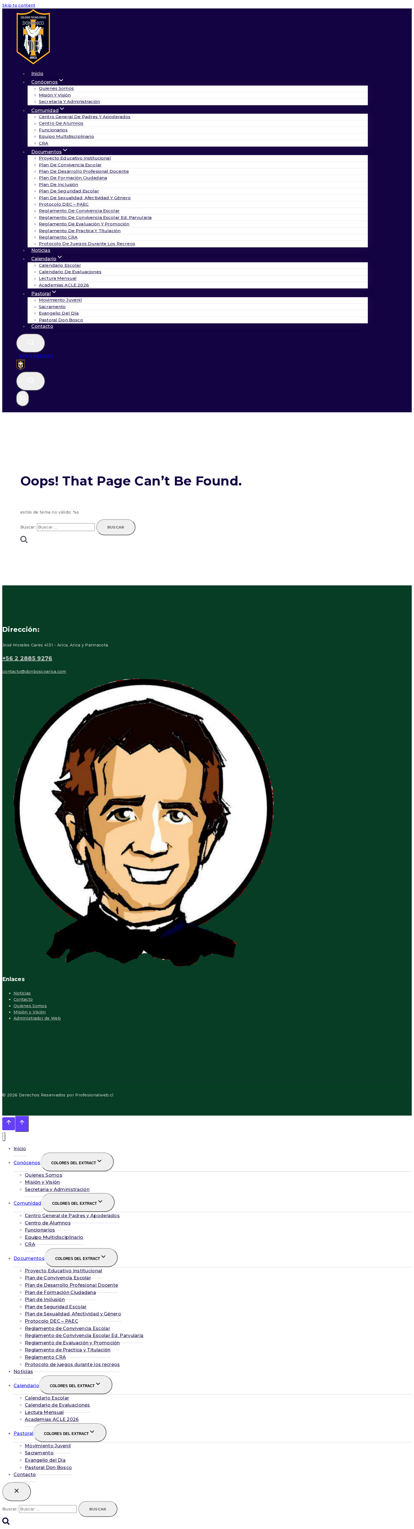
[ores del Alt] (3, 1136)
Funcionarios (53, 130)
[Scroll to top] (8, 1123)
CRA (30, 1244)
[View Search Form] (30, 343)
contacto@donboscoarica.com (34, 671)
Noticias (22, 993)
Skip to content (18, 5)
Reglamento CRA (58, 237)
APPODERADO (36, 356)
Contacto (42, 326)
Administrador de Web (37, 1018)
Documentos (29, 1258)
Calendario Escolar (60, 265)
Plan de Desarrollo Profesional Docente (84, 171)
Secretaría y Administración (69, 101)
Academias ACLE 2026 (64, 285)
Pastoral (23, 1433)
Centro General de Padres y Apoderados (85, 116)
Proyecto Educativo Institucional (75, 158)
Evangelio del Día (59, 313)
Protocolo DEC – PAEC (64, 204)
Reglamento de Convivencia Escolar (79, 211)
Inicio (20, 1148)
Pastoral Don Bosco (61, 320)
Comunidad (27, 1203)
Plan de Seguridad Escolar (69, 191)
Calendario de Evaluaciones (70, 271)
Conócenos (27, 1162)
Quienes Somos (56, 88)
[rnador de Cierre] (16, 1491)
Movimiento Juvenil (60, 300)
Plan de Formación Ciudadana (73, 178)
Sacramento (52, 306)
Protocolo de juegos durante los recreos (87, 244)
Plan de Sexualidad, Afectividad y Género (85, 197)
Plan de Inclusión (58, 184)
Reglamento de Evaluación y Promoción (84, 224)
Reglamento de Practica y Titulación (80, 230)
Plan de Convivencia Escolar (70, 164)
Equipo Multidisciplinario (66, 136)
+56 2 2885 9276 (27, 658)
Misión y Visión (55, 95)
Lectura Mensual (58, 278)
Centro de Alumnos (61, 123)
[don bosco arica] (20, 368)
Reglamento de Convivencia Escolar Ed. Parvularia (95, 217)
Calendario (26, 1385)
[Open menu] (22, 398)
